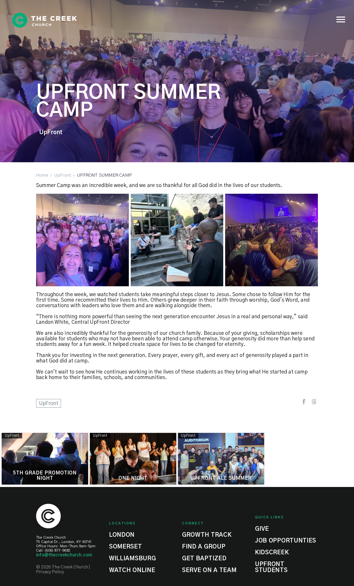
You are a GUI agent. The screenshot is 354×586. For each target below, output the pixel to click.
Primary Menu (340, 19)
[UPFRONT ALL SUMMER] (221, 459)
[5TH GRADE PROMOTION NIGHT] (45, 459)
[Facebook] (304, 401)
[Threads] (314, 401)
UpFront (50, 132)
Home (42, 175)
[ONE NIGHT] (133, 459)
